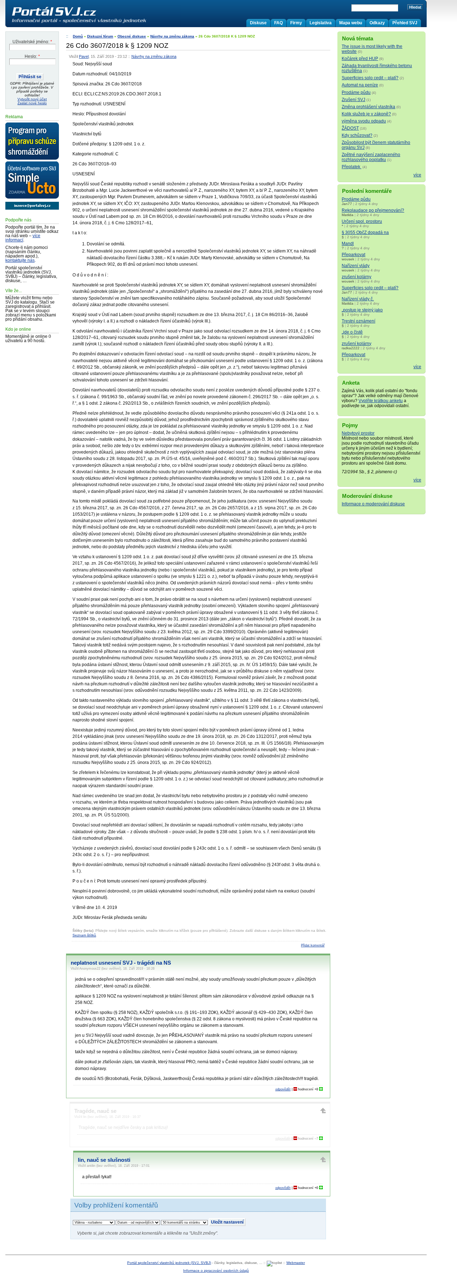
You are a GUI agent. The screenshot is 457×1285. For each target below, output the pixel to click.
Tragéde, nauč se (95, 1111)
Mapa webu (350, 22)
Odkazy (377, 22)
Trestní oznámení (358, 321)
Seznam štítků (84, 935)
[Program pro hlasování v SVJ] (32, 141)
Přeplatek (351, 166)
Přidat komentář (313, 945)
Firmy (296, 22)
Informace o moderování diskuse (373, 503)
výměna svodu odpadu (364, 121)
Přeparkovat (353, 254)
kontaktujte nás (20, 260)
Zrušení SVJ (353, 99)
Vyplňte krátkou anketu (380, 400)
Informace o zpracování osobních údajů (216, 1270)
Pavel (84, 56)
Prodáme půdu (356, 92)
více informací (22, 238)
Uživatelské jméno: (32, 42)
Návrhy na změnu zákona (172, 36)
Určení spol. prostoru (362, 221)
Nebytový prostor (358, 433)
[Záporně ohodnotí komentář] (295, 1089)
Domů (78, 36)
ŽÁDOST (350, 128)
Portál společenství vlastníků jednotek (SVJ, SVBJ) (169, 1263)
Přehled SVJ (404, 22)
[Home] (94, 23)
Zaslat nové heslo (32, 103)
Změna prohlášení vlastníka (368, 106)
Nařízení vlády (356, 265)
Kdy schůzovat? (357, 135)
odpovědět (283, 1089)
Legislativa (321, 22)
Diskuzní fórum (100, 36)
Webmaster (295, 1263)
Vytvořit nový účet (32, 99)
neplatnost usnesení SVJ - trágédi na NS (121, 963)
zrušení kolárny (356, 276)
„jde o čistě (352, 332)
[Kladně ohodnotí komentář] (321, 1089)
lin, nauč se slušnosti (104, 1160)
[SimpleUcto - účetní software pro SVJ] (32, 180)
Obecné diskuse (131, 36)
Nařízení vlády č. (358, 298)
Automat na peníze (360, 85)
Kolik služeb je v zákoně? (366, 113)
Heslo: (32, 56)
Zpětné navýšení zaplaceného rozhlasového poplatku (371, 157)
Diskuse (258, 22)
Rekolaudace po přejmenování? (373, 210)
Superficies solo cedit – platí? (370, 77)
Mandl (348, 243)
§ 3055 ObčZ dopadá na (365, 232)
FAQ (278, 22)
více (417, 175)
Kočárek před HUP (360, 58)
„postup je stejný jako (362, 310)
